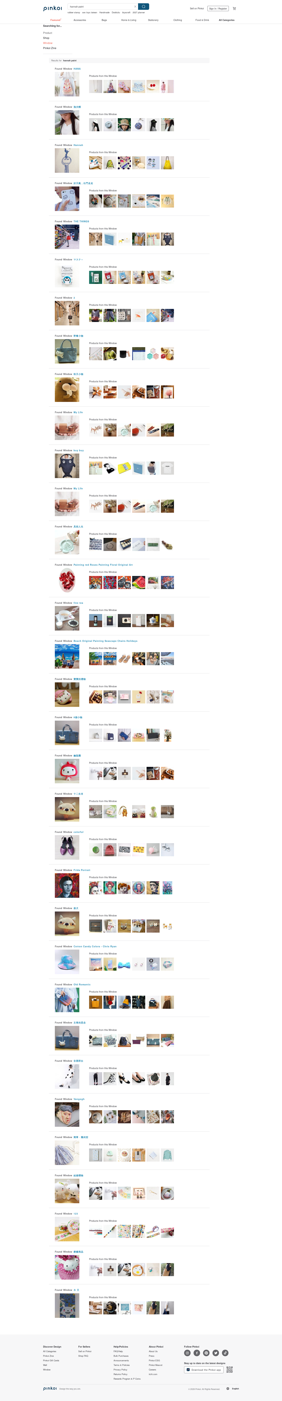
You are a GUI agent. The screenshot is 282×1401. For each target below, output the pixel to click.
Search (143, 6)
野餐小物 (78, 335)
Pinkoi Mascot (155, 1365)
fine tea (78, 602)
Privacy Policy (120, 1369)
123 (76, 1213)
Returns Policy (120, 1374)
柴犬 (76, 908)
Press (151, 1356)
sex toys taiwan (89, 12)
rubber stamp (74, 12)
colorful (79, 832)
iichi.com (153, 1374)
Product (47, 33)
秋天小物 (78, 374)
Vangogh (79, 1099)
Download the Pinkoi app (206, 1369)
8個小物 (78, 717)
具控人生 (78, 526)
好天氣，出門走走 (83, 183)
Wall (45, 1365)
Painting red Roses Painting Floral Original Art (103, 564)
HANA (77, 68)
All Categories (49, 1351)
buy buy (79, 450)
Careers (152, 1369)
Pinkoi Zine (49, 48)
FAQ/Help (118, 1351)
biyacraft (126, 12)
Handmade (104, 12)
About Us (153, 1351)
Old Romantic (82, 984)
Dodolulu (116, 12)
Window (46, 1369)
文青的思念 (80, 1022)
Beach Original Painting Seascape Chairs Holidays (106, 640)
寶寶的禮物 (80, 679)
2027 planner (139, 12)
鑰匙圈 (77, 755)
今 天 (76, 1289)
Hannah (78, 145)
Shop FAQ (83, 1356)
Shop (46, 38)
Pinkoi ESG (154, 1360)
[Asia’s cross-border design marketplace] (52, 8)
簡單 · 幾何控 (81, 1137)
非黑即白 (78, 1060)
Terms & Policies (122, 1365)
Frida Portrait (82, 870)
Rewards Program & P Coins (127, 1379)
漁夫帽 (77, 106)
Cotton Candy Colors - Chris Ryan (95, 946)
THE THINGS (81, 221)
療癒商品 (78, 1251)
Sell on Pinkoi (197, 8)
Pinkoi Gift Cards (51, 1360)
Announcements (121, 1360)
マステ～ (78, 259)
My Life (78, 412)
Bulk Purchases (121, 1356)
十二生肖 (78, 793)
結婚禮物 (78, 1175)
